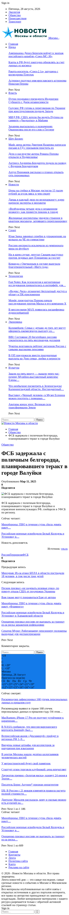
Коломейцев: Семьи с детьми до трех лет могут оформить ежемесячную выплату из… (37, 329)
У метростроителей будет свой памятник (26, 763)
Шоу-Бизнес (15, 138)
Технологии (15, 276)
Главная (13, 43)
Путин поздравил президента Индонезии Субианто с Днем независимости (33, 100)
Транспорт (14, 21)
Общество (14, 15)
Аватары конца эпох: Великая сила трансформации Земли (29, 406)
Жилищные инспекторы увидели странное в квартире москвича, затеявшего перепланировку (37, 219)
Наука (12, 47)
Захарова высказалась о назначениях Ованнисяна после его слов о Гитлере (31, 128)
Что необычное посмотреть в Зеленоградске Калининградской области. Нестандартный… (36, 387)
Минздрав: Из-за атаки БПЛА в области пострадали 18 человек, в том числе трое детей (32, 575)
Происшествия (17, 18)
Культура (13, 367)
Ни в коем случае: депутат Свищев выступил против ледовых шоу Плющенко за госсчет (35, 256)
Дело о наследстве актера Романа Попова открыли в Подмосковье (33, 155)
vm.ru (64, 548)
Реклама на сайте (18, 867)
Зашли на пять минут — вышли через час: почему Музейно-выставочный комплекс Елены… (33, 376)
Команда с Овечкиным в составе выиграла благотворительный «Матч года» (34, 265)
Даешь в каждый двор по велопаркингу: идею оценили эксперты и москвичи (36, 201)
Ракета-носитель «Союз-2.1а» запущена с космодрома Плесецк (33, 73)
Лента (12, 857)
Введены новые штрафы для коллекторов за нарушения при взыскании (27, 747)
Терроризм (16, 554)
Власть (12, 92)
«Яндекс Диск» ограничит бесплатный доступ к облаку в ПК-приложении (37, 293)
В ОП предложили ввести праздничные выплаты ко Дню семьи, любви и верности (34, 357)
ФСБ (25, 554)
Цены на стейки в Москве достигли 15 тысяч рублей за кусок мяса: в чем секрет (35, 192)
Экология (14, 12)
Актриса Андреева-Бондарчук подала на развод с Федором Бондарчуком (37, 165)
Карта (12, 864)
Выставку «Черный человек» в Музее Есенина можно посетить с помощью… (36, 397)
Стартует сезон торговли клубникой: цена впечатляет (33, 769)
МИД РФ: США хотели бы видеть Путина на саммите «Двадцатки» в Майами (35, 119)
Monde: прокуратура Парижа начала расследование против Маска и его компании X (37, 302)
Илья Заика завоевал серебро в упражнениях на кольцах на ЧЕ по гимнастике (37, 238)
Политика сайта (18, 861)
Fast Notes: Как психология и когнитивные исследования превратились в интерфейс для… (37, 284)
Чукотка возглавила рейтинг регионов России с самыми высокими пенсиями (37, 348)
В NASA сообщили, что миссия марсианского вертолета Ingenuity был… (29, 728)
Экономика (15, 321)
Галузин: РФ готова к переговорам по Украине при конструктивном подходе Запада (36, 110)
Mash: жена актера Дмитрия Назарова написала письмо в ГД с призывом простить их (37, 146)
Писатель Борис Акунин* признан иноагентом (29, 784)
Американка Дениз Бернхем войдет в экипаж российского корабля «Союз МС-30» (36, 55)
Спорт (12, 230)
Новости (13, 184)
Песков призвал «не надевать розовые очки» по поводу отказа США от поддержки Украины (30, 590)
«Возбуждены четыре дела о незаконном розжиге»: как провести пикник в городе (33, 210)
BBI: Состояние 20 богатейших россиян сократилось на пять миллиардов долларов (34, 339)
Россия (5, 554)
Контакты (14, 854)
